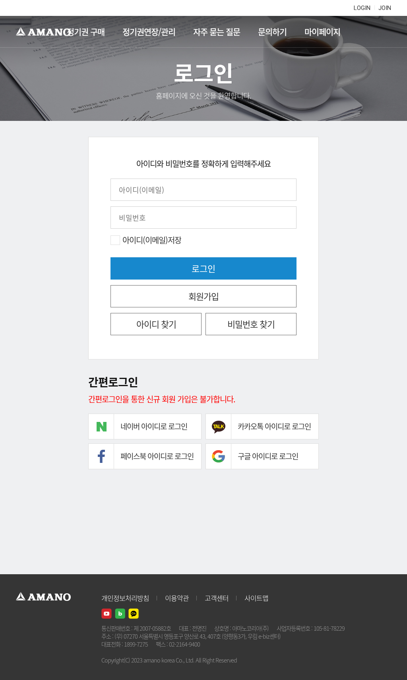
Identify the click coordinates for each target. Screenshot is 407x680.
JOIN (384, 8)
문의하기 (272, 31)
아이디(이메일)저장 (151, 240)
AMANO (47, 32)
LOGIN (362, 8)
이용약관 (177, 598)
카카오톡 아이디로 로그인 (274, 426)
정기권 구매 (86, 31)
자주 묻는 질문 (216, 31)
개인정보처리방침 (125, 598)
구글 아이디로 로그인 (268, 456)
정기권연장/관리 (148, 31)
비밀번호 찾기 (251, 323)
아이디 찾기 (156, 323)
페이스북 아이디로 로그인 (157, 456)
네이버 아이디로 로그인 (153, 426)
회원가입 (203, 296)
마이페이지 (322, 31)
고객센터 (217, 598)
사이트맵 (256, 598)
